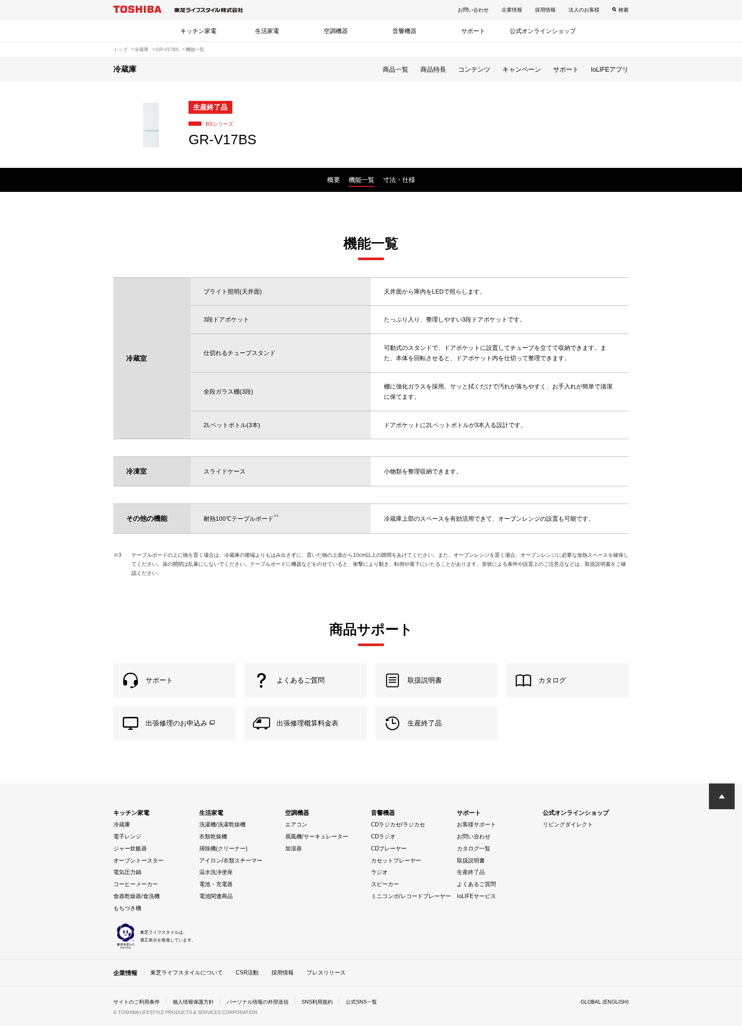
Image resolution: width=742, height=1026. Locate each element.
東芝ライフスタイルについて (186, 972)
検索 (623, 10)
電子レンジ (127, 836)
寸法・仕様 (399, 179)
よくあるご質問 (476, 884)
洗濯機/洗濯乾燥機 (222, 824)
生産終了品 (471, 872)
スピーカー (385, 884)
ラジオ (379, 872)
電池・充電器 (216, 884)
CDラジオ (383, 836)
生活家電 (267, 30)
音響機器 (404, 30)
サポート (473, 30)
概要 (333, 179)
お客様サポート (476, 824)
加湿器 (293, 848)
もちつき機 (127, 908)
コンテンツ (474, 69)
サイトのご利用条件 (136, 1002)
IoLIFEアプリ (610, 69)
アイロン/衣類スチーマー (230, 860)
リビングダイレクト (568, 824)
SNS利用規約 (317, 1002)
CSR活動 (247, 972)
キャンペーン (521, 69)
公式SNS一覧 (361, 1002)
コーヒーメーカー (135, 884)
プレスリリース (326, 972)
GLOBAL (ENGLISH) (605, 1002)
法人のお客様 (584, 10)
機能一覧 (361, 179)
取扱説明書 (471, 860)
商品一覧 (395, 69)
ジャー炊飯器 (130, 848)
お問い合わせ (473, 10)
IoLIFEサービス (476, 896)
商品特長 (433, 69)
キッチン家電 (198, 30)
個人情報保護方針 (193, 1002)
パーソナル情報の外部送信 (258, 1002)
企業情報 (512, 10)
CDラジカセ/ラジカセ (398, 824)
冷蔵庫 (121, 824)
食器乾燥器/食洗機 (136, 896)
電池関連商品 (216, 896)
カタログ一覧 (473, 848)
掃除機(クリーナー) (223, 848)
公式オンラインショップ (543, 30)
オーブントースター (138, 860)
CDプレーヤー (389, 848)
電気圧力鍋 (127, 872)
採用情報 (545, 10)
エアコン (296, 824)
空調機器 (336, 30)
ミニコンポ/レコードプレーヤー (411, 896)
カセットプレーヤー (396, 860)
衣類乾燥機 (213, 836)
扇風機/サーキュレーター (316, 836)
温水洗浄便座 (216, 872)
